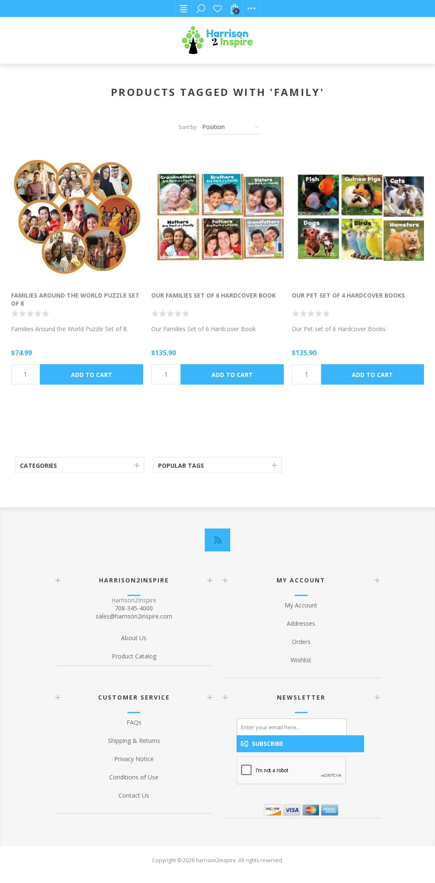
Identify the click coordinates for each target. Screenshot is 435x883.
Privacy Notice (134, 759)
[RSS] (217, 540)
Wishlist (217, 8)
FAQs (134, 722)
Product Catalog (134, 656)
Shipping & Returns (134, 741)
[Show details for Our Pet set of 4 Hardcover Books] (358, 217)
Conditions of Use (133, 777)
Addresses (301, 623)
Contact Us (134, 795)
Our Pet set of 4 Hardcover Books (348, 295)
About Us (134, 638)
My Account (301, 605)
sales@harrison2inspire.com (134, 616)
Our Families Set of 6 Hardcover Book (213, 295)
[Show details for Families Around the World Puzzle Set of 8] (77, 217)
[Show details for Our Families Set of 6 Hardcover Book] (217, 217)
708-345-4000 (134, 608)
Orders (301, 642)
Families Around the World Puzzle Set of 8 (75, 299)
